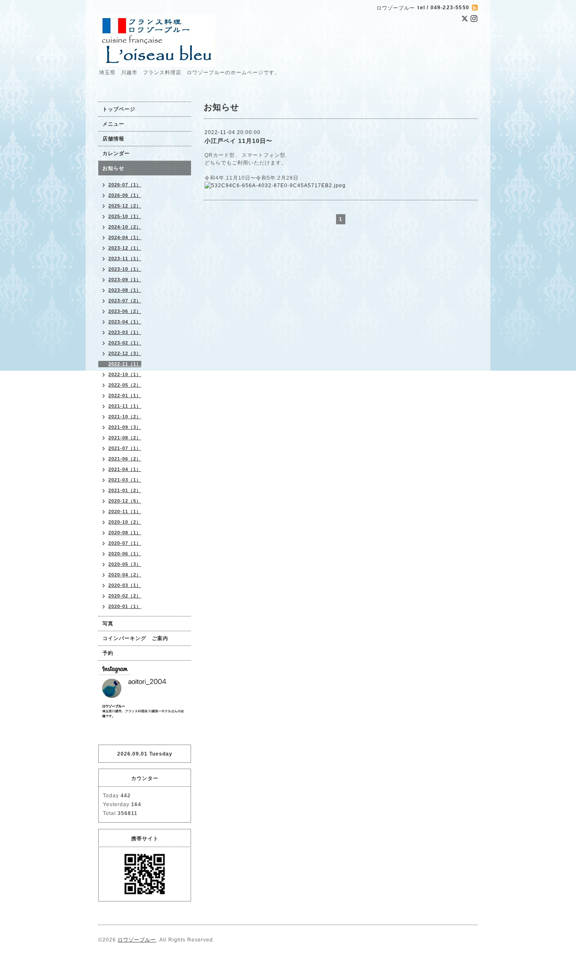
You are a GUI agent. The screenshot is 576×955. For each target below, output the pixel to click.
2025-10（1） (124, 216)
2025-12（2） (124, 205)
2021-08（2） (124, 437)
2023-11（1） (124, 258)
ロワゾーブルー (137, 940)
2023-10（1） (124, 269)
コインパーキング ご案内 (135, 638)
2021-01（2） (124, 490)
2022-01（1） (124, 395)
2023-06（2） (124, 311)
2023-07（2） (124, 300)
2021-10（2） (124, 416)
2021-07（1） (124, 448)
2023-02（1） (124, 342)
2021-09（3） (124, 427)
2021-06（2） (124, 458)
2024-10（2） (124, 226)
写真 (107, 624)
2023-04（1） (124, 321)
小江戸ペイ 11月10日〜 (238, 140)
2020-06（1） (124, 553)
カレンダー (116, 153)
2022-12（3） (124, 353)
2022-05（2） (124, 384)
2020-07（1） (124, 543)
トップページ (118, 109)
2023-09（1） (124, 279)
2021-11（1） (124, 406)
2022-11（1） (124, 363)
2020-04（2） (124, 574)
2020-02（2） (124, 595)
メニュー (113, 124)
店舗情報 (113, 139)
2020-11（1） (124, 511)
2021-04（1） (124, 469)
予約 (107, 653)
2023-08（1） (124, 290)
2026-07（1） (124, 184)
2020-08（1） (124, 532)
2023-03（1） (124, 332)
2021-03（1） (124, 479)
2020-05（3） (124, 564)
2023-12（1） (124, 247)
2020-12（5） (124, 500)
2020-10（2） (124, 522)
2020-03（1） (124, 585)
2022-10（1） (124, 374)
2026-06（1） (124, 195)
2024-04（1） (124, 237)
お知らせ (113, 168)
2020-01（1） (124, 606)
